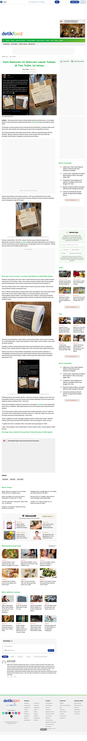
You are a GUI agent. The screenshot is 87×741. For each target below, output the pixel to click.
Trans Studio (49, 715)
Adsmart (48, 707)
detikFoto (36, 715)
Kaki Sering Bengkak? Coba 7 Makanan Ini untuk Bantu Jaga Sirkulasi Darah (29, 563)
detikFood (5, 56)
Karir (61, 707)
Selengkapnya (52, 546)
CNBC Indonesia (78, 705)
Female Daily (77, 711)
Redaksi (62, 703)
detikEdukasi (27, 705)
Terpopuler (6, 44)
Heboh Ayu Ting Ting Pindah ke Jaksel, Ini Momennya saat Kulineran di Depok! (73, 168)
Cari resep (65, 249)
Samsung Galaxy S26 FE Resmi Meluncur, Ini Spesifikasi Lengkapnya (50, 628)
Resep (12, 40)
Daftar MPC (75, 2)
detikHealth (36, 707)
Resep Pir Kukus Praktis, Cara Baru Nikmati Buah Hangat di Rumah (74, 187)
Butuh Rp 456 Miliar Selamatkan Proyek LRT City (21, 607)
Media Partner (63, 711)
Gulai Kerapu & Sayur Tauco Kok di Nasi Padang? (79, 282)
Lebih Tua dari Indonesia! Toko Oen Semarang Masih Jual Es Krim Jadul (28, 583)
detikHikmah (37, 718)
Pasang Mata (49, 705)
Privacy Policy (63, 715)
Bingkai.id (48, 718)
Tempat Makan (30, 40)
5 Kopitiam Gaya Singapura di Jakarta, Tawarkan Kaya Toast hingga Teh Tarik (72, 182)
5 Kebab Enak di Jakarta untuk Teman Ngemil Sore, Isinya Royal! (9, 583)
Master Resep (23, 44)
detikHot (26, 711)
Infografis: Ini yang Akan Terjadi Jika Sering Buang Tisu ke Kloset (13, 507)
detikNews (26, 703)
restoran (12, 479)
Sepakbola (26, 715)
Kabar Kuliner (41, 40)
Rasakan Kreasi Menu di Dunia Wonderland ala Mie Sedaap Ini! (65, 282)
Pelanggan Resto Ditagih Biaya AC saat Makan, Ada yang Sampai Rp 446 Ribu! (43, 492)
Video (56, 40)
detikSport (26, 713)
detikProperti (27, 720)
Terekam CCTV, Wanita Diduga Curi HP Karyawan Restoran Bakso (41, 502)
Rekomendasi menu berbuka (75, 253)
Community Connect (50, 728)
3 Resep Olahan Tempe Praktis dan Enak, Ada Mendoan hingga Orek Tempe (10, 563)
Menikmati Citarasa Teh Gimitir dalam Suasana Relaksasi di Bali (64, 299)
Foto (51, 40)
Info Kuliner (12, 56)
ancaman (5, 479)
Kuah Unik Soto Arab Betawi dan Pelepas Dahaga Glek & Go (79, 298)
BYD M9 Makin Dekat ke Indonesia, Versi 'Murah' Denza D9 (50, 607)
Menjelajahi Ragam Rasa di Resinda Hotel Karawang (23, 440)
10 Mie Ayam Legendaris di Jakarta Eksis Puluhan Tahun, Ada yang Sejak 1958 (74, 175)
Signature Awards (50, 711)
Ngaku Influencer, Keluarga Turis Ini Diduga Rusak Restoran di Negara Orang (14, 492)
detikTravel (36, 703)
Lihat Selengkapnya (71, 200)
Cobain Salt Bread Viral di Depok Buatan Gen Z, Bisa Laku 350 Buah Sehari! (78, 348)
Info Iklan (62, 713)
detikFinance (27, 707)
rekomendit (48, 726)
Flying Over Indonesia (51, 722)
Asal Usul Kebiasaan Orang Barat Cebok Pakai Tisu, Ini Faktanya (15, 502)
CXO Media (77, 713)
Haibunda (76, 707)
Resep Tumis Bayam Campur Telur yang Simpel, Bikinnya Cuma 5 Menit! (48, 583)
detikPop (36, 720)
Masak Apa (31, 44)
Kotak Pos (62, 709)
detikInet (26, 709)
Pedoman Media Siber (65, 705)
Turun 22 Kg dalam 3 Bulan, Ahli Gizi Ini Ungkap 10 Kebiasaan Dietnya (47, 563)
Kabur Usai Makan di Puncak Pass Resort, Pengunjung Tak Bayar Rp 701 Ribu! (13, 497)
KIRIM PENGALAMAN (79, 61)
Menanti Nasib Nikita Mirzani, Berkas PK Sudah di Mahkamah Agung (36, 608)
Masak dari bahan (75, 249)
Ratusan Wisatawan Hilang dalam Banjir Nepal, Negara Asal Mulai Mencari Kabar (36, 628)
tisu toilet (20, 479)
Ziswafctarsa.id (49, 720)
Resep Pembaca (20, 40)
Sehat (47, 40)
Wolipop (36, 709)
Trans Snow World (50, 713)
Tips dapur (63, 253)
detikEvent (48, 709)
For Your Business (50, 724)
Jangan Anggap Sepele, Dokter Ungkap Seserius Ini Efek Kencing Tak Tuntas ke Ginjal (21, 629)
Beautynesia (77, 709)
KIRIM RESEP (66, 61)
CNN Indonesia (77, 703)
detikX (35, 711)
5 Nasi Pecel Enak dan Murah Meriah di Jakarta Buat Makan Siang (7, 628)
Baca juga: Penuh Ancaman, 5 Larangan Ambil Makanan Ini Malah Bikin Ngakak (27, 276)
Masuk (83, 2)
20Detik (36, 713)
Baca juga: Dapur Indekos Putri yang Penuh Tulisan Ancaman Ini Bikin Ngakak (27, 432)
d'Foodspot (14, 44)
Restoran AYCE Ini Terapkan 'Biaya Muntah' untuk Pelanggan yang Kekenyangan (42, 497)
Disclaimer (62, 718)
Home (8, 40)
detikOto (26, 718)
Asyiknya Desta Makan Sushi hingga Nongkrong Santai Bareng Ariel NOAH (64, 330)
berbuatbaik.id (49, 703)
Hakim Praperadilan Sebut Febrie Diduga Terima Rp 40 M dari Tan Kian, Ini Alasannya (7, 609)
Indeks (61, 40)
